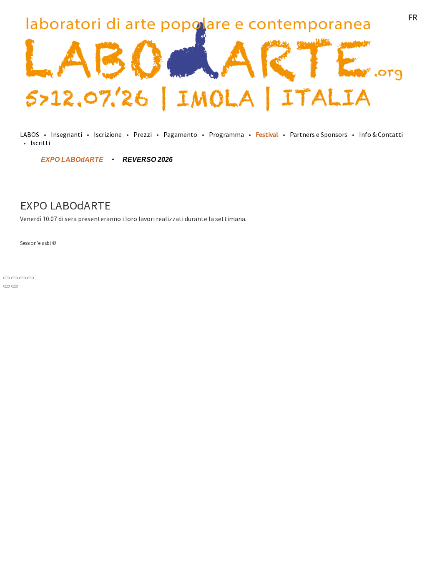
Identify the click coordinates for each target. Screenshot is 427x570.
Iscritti (40, 143)
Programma (226, 134)
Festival (267, 134)
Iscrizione (108, 134)
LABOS (29, 134)
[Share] (14, 278)
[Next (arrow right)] (14, 286)
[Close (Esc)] (6, 278)
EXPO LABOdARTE (72, 159)
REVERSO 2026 (148, 159)
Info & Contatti (381, 134)
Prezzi (142, 134)
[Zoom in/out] (30, 278)
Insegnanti (66, 134)
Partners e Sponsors (318, 134)
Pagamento (180, 134)
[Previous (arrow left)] (6, 286)
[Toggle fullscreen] (22, 278)
